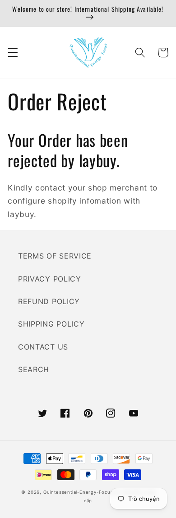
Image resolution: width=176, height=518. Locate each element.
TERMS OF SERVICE (55, 255)
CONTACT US (43, 346)
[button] (12, 52)
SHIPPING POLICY (51, 323)
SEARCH (33, 369)
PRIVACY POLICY (49, 278)
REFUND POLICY (49, 301)
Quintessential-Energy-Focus (78, 492)
